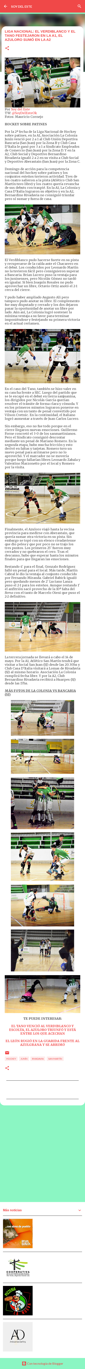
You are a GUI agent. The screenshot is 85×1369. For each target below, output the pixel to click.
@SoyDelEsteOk (24, 113)
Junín (24, 1058)
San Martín (55, 1058)
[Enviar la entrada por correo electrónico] (7, 1054)
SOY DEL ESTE (21, 6)
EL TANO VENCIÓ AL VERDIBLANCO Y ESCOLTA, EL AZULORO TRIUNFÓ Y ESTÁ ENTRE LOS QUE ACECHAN (42, 1029)
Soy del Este (20, 109)
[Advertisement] (42, 1153)
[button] (7, 48)
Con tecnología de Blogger (44, 1363)
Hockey (11, 1058)
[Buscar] (79, 6)
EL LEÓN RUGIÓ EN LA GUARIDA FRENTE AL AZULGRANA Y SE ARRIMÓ (42, 1043)
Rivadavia (38, 1058)
